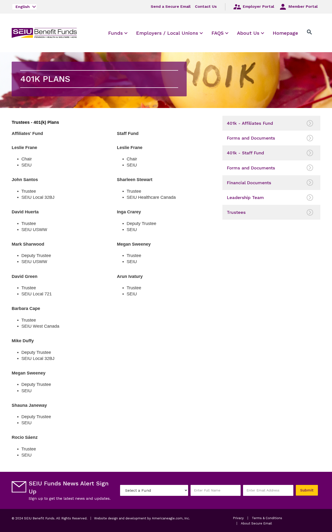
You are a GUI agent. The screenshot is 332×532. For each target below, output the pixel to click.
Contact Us (206, 6)
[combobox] (24, 6)
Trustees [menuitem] (236, 212)
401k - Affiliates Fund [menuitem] (250, 123)
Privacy (238, 518)
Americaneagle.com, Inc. (171, 518)
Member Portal (302, 6)
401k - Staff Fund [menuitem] (245, 152)
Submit (307, 490)
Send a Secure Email (171, 6)
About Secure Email (256, 523)
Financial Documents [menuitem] (249, 182)
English (23, 6)
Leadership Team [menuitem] (245, 197)
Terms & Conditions (267, 518)
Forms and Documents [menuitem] (251, 138)
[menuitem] (115, 32)
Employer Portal (258, 6)
